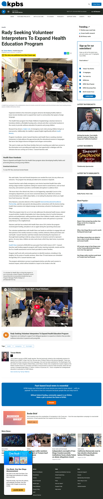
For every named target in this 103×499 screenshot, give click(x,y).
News (12, 16)
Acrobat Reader (23, 170)
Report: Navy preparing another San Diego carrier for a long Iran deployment (89, 223)
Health (4, 27)
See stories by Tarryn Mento (19, 372)
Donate (51, 403)
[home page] (12, 4)
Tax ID (79, 483)
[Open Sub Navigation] (15, 16)
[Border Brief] (14, 418)
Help (89, 16)
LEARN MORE (18, 490)
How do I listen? (59, 483)
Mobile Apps (36, 483)
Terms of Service (37, 495)
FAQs (56, 480)
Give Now (96, 4)
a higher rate (26, 129)
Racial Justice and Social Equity (59, 449)
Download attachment (10, 166)
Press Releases (36, 486)
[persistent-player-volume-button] (8, 11)
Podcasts (60, 16)
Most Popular (82, 201)
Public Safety (81, 449)
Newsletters (36, 475)
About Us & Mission (37, 472)
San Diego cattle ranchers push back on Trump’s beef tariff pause (89, 256)
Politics (28, 449)
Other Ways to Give (82, 480)
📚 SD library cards (85, 36)
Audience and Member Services (63, 472)
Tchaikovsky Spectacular (85, 166)
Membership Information (83, 477)
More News (6, 431)
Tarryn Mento (8, 50)
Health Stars (13, 245)
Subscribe (89, 96)
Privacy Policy (36, 489)
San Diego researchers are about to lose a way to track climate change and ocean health (88, 239)
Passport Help (58, 486)
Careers (35, 477)
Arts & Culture (39, 16)
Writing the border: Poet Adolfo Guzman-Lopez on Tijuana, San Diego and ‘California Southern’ (87, 137)
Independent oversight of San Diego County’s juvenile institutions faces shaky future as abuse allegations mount (64, 454)
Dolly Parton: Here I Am (85, 194)
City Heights (29, 346)
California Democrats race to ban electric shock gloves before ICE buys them (89, 453)
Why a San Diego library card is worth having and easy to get (89, 231)
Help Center (58, 489)
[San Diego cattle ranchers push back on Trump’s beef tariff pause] (39, 440)
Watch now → (32, 422)
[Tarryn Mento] (5, 356)
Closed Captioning (59, 475)
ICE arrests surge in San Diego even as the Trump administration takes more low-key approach (88, 248)
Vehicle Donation (81, 486)
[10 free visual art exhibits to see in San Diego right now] (13, 440)
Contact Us (58, 477)
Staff (34, 492)
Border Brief (32, 413)
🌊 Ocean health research (87, 33)
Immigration (18, 346)
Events (82, 16)
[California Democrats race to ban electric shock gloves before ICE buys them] (89, 440)
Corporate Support (82, 472)
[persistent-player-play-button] (4, 12)
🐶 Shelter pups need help (87, 30)
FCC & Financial (37, 480)
